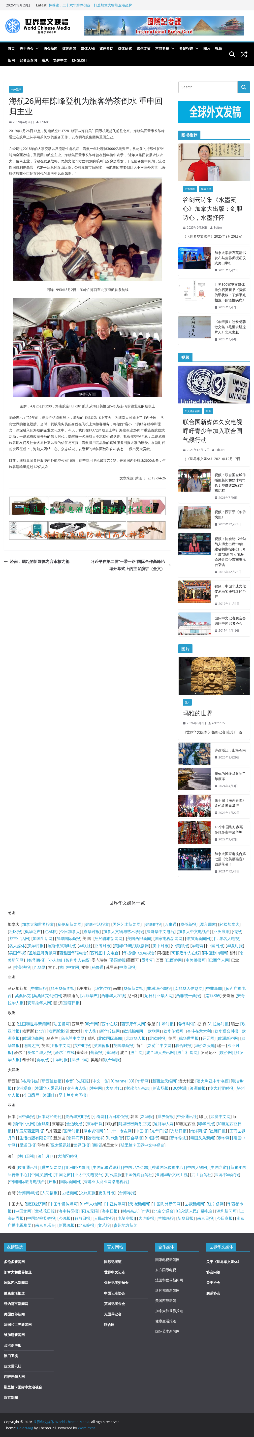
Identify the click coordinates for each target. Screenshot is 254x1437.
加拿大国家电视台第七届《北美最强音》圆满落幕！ (230, 858)
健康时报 (153, 924)
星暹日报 (27, 1145)
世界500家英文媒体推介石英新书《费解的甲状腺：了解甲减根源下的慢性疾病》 (230, 292)
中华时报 (60, 1059)
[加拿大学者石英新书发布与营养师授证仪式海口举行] (194, 261)
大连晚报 (146, 1218)
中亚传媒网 (116, 1204)
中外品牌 (16, 89)
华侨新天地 (205, 1045)
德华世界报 (189, 1038)
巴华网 (40, 967)
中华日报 (127, 967)
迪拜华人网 (164, 1123)
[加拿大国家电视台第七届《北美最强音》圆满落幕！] (194, 862)
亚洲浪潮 (221, 931)
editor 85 (218, 723)
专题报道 (186, 48)
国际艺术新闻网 (126, 924)
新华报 (147, 1116)
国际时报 (72, 1131)
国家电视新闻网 (169, 938)
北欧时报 (157, 1038)
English (79, 60)
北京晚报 (86, 1225)
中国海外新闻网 (167, 1204)
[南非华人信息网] (188, 988)
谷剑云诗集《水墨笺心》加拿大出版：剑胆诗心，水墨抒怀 (212, 208)
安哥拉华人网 (39, 1003)
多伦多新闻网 (69, 924)
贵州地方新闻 (125, 1225)
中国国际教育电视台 (27, 1181)
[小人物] (54, 960)
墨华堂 (147, 960)
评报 (53, 1181)
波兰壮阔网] (188, 1052)
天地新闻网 (139, 1204)
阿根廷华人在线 (185, 953)
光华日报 (159, 1131)
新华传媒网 (110, 1031)
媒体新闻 (69, 48)
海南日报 (110, 1211)
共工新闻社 (201, 1174)
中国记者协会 (114, 1293)
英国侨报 (102, 1045)
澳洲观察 (23, 1088)
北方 (40, 1031)
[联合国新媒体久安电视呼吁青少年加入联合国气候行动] (214, 384)
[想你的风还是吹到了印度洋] (194, 780)
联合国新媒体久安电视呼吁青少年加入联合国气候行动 (212, 431)
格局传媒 (30, 1081)
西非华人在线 (113, 995)
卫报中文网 (60, 1045)
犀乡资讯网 (93, 1131)
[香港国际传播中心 (167, 1167)
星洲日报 (218, 1131)
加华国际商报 (68, 938)
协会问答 (213, 1272)
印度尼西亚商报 (29, 1131)
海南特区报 (68, 1211)
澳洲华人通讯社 (49, 1088)
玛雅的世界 (198, 713)
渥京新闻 (11, 1397)
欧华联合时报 (226, 1031)
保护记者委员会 (116, 1282)
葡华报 (112, 1052)
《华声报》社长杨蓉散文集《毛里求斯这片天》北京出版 (230, 326)
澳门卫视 (26, 1156)
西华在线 (110, 1024)
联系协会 (213, 1293)
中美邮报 (180, 945)
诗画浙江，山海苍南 (230, 750)
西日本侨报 (118, 1116)
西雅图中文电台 (105, 953)
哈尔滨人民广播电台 (195, 1211)
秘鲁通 (98, 967)
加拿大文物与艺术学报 (123, 931)
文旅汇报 (88, 1192)
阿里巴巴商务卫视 (134, 1123)
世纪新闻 (69, 1192)
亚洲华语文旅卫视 (172, 1174)
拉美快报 (22, 967)
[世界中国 (78, 1059)
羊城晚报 (166, 1218)
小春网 (99, 1116)
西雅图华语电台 (73, 953)
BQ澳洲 (179, 1088)
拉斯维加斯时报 (61, 945)
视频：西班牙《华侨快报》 (230, 514)
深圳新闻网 (226, 1211)
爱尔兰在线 (65, 1052)
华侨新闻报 (133, 988)
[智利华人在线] (77, 960)
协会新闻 (51, 48)
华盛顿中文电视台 (139, 953)
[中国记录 (131, 1167)
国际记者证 (113, 1261)
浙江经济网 (36, 1204)
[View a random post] (244, 54)
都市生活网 (19, 938)
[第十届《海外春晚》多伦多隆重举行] (194, 807)
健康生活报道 (97, 924)
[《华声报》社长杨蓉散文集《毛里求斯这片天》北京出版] (194, 330)
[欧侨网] (225, 1052)
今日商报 (225, 1218)
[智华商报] (35, 960)
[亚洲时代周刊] (76, 1167)
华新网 (143, 1081)
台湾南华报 (28, 1192)
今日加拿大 (70, 931)
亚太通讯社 (61, 1145)
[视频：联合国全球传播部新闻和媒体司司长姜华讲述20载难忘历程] (194, 486)
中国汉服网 (41, 1174)
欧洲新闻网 (133, 1031)
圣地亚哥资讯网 (43, 953)
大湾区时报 (67, 1156)
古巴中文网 (69, 967)
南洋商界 (76, 1138)
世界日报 (81, 1145)
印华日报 (206, 1123)
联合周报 (112, 1059)
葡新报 (96, 1052)
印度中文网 (220, 1116)
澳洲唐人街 (76, 1088)
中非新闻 (214, 988)
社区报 (15, 931)
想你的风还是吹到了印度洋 (230, 776)
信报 (237, 931)
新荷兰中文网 (160, 1045)
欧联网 (154, 1031)
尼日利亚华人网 (158, 995)
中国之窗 (219, 1167)
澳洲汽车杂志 (137, 1088)
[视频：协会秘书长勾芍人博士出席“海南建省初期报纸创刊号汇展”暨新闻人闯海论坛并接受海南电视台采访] (194, 555)
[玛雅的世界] (214, 676)
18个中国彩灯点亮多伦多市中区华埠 (229, 829)
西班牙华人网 (133, 1024)
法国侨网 (61, 1024)
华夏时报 (235, 945)
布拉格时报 (219, 1024)
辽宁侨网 (216, 1204)
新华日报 (185, 1218)
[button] (36, 48)
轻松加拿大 (229, 924)
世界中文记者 (114, 1272)
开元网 (208, 1038)
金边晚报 (74, 1123)
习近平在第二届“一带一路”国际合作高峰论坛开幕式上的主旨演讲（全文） (128, 565)
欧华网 (92, 1024)
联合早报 (134, 1138)
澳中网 (96, 1088)
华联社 (85, 945)
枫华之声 (33, 931)
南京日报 (205, 1218)
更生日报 (106, 1192)
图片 (206, 48)
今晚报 (65, 1218)
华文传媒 (103, 988)
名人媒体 (17, 945)
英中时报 (82, 1045)
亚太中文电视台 (88, 1174)
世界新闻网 (194, 1204)
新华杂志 (179, 1138)
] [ (106, 1116)
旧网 (11, 60)
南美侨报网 (195, 960)
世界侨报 (165, 1116)
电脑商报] (126, 1218)
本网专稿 (162, 48)
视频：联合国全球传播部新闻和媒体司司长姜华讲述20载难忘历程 (230, 482)
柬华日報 (95, 1123)
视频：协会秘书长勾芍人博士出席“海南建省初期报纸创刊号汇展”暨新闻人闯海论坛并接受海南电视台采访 (230, 551)
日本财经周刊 (50, 1116)
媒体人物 (88, 48)
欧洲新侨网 (228, 1038)
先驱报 (83, 1081)
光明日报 (179, 1131)
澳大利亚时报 (221, 1088)
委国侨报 (118, 960)
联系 (45, 60)
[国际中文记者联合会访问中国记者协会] (194, 624)
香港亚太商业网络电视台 (106, 1181)
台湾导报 (127, 1192)
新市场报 (161, 1088)
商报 (97, 1145)
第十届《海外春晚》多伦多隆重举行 (230, 803)
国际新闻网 (70, 1181)
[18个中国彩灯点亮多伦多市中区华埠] (194, 833)
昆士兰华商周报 (72, 1095)
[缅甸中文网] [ (25, 1123)
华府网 (198, 945)
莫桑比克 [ (24, 995)
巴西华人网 (219, 960)
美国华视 (17, 953)
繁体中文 (60, 60)
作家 (146, 1211)
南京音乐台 (45, 1225)
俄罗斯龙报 (58, 1031)
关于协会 (26, 48)
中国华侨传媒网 (63, 1204)
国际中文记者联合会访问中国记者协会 (230, 621)
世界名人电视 (227, 938)
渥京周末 (208, 924)
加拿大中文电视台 (194, 931)
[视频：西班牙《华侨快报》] (194, 518)
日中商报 (26, 1116)
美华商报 (36, 945)
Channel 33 (122, 1081)
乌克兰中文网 (73, 1038)
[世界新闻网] (51, 1167)
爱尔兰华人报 (39, 1052)
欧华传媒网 (173, 1031)
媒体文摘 (144, 48)
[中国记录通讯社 (105, 1167)
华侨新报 (188, 924)
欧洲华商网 (33, 1038)
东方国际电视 (165, 1269)
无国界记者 (113, 1314)
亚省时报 (102, 945)
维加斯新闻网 (198, 938)
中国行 (152, 1138)
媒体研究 (125, 48)
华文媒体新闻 (192, 411)
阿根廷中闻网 (215, 953)
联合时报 (183, 1045)
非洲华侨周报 (62, 988)
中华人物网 (91, 1204)
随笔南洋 (95, 1138)
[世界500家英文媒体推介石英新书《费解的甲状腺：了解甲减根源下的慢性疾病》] (194, 296)
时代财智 (115, 1138)
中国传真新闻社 (138, 1174)
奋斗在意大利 (199, 1031)
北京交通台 (163, 1211)
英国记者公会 (114, 1303)
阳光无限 (90, 1211)
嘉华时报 (91, 931)
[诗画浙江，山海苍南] (194, 754)
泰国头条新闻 (202, 1138)
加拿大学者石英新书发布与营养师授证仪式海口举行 (230, 257)
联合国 (109, 1324)
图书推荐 (190, 189)
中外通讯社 (187, 1116)
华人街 (90, 1031)
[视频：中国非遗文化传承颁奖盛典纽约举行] (194, 595)
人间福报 (50, 1192)
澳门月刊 (46, 1156)
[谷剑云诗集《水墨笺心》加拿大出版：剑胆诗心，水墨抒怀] (214, 162)
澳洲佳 (49, 1095)
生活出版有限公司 (35, 1138)
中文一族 (100, 1081)
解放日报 (82, 1218)
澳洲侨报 (198, 1088)
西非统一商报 (188, 995)
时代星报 (114, 1174)
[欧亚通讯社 (27, 1167)
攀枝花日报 (45, 1211)
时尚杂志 (130, 1211)
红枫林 (50, 931)
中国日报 (215, 945)
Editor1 (45, 122)
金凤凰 (44, 1123)
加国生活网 (43, 938)
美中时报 (160, 945)
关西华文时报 (77, 1116)
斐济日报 (72, 1003)
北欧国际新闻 (110, 1038)
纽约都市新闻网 (109, 938)
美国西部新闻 (139, 938)
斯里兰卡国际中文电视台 (142, 1145)
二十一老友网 (120, 1131)
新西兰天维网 (164, 1081)
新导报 (42, 1059)
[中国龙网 (22, 1211)
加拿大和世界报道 (38, 924)
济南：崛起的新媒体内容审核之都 (39, 561)
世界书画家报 (227, 1174)
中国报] (142, 1131)
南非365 (213, 995)
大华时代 (114, 1088)
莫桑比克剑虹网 (47, 995)
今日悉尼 (31, 1095)
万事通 (171, 924)
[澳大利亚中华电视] (212, 1081)
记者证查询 (28, 60)
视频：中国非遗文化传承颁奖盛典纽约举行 (230, 591)
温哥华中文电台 (160, 931)
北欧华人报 (136, 1038)
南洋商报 (198, 1131)
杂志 (144, 1167)
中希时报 (166, 1024)
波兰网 (136, 1052)
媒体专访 (106, 48)
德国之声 (31, 1045)
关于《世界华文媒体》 (223, 1261)
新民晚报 (67, 1225)
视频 (218, 48)
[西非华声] (89, 995)
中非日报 (39, 988)
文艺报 (104, 1225)
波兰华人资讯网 (160, 1052)
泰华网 (224, 1138)
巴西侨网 (174, 960)
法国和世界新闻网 (34, 1024)
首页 (11, 48)
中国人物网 (197, 1167)
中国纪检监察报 (41, 1218)
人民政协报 (104, 1218)
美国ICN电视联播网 (131, 945)
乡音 (69, 1081)
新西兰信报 (52, 1081)
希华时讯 (186, 1024)
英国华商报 (123, 1045)
